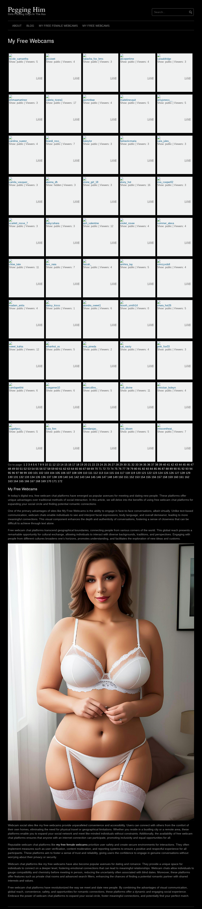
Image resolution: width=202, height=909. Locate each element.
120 (138, 472)
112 (95, 472)
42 (172, 464)
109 (79, 472)
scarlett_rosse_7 (18, 223)
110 (85, 472)
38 (156, 464)
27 (113, 464)
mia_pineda (89, 346)
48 (9, 468)
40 (164, 464)
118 (127, 472)
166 (26, 481)
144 (87, 477)
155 (148, 477)
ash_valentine (91, 223)
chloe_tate (15, 264)
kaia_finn (51, 428)
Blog (30, 25)
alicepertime (127, 58)
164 (15, 481)
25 (105, 464)
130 (10, 477)
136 (43, 477)
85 (155, 468)
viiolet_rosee (127, 223)
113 (101, 472)
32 (133, 464)
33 (136, 464)
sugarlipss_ (15, 428)
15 (65, 464)
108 (74, 472)
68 (88, 468)
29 (121, 464)
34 (140, 464)
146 (98, 477)
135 (38, 477)
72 (104, 468)
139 (60, 477)
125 (166, 472)
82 (143, 468)
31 (129, 464)
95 (9, 472)
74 (112, 468)
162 (187, 477)
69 (92, 468)
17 (73, 464)
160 (176, 477)
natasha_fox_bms (93, 58)
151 (126, 477)
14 (62, 464)
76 (120, 468)
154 (142, 477)
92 (183, 468)
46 (188, 464)
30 (125, 464)
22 (93, 464)
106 (63, 472)
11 (50, 464)
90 (175, 468)
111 (90, 472)
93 (187, 468)
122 (149, 472)
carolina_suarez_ (18, 141)
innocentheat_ (165, 428)
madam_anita (16, 305)
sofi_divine (126, 387)
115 (111, 472)
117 (122, 472)
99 (25, 472)
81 (139, 468)
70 (96, 468)
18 (77, 464)
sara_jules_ (163, 141)
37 (152, 464)
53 (29, 468)
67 (84, 468)
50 (17, 468)
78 (127, 468)
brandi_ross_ (53, 141)
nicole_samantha (18, 58)
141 (71, 477)
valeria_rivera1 (54, 99)
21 (89, 464)
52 (25, 468)
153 (137, 477)
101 (35, 472)
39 (160, 464)
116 (117, 472)
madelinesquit (128, 99)
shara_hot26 (164, 305)
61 (60, 468)
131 (15, 477)
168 (38, 481)
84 (151, 468)
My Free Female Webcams (58, 25)
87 (163, 468)
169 (43, 481)
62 (64, 468)
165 (21, 481)
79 (131, 468)
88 (167, 468)
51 (21, 468)
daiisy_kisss (53, 305)
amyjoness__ (164, 99)
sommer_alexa (165, 223)
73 (108, 468)
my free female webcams (72, 844)
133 (26, 477)
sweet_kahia (16, 346)
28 (117, 464)
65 (76, 468)
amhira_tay (126, 264)
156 (154, 477)
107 (68, 472)
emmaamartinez (18, 99)
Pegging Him (26, 9)
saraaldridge (164, 58)
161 (181, 477)
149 (115, 477)
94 (191, 468)
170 (49, 481)
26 (109, 464)
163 (10, 481)
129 (188, 472)
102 (41, 472)
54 (33, 468)
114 (106, 472)
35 (144, 464)
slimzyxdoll (163, 264)
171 (54, 481)
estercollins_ (90, 387)
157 (159, 477)
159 (170, 477)
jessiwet (50, 58)
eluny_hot (125, 182)
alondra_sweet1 (92, 305)
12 (54, 464)
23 (97, 464)
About (17, 25)
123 (154, 472)
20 (85, 464)
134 (32, 477)
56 (41, 468)
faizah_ (87, 264)
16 (69, 464)
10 (46, 464)
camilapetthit (16, 387)
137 (49, 477)
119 (133, 472)
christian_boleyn (166, 387)
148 (109, 477)
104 (52, 472)
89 (171, 468)
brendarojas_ (90, 428)
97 (17, 472)
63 (68, 468)
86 (159, 468)
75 (116, 468)
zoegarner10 (53, 387)
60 (56, 468)
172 (60, 481)
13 (58, 464)
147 (104, 477)
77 (123, 468)
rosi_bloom (126, 428)
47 (192, 464)
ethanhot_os (53, 346)
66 (80, 468)
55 (37, 468)
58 (48, 468)
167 (32, 481)
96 (13, 472)
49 (13, 468)
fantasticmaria (128, 141)
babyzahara (52, 223)
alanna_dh (52, 182)
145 (93, 477)
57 (45, 468)
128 (182, 472)
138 (54, 477)
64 (72, 468)
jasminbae (89, 99)
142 (76, 477)
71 (100, 468)
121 (143, 472)
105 (57, 472)
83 (147, 468)
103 (46, 472)
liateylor (87, 141)
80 (135, 468)
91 (179, 468)
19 (81, 464)
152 (131, 477)
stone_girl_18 (90, 182)
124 (160, 472)
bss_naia (51, 264)
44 (180, 464)
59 (52, 468)
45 (184, 464)
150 (120, 477)
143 (82, 477)
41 (168, 464)
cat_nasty (125, 346)
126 (171, 472)
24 (101, 464)
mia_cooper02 (165, 182)
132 (21, 477)
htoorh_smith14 (129, 305)
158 (165, 477)
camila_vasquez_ (19, 182)
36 (148, 464)
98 (21, 472)
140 (65, 477)
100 (30, 472)
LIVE (39, 78)
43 (176, 464)
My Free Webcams (95, 25)
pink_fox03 (163, 346)
